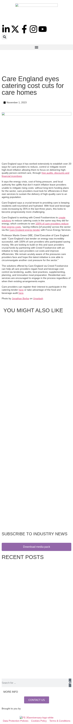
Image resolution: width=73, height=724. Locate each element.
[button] (4, 37)
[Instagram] (33, 29)
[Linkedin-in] (6, 29)
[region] (36, 63)
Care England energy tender (25, 230)
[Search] (70, 683)
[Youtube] (42, 29)
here (21, 289)
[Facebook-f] (24, 29)
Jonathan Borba (20, 298)
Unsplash (38, 298)
